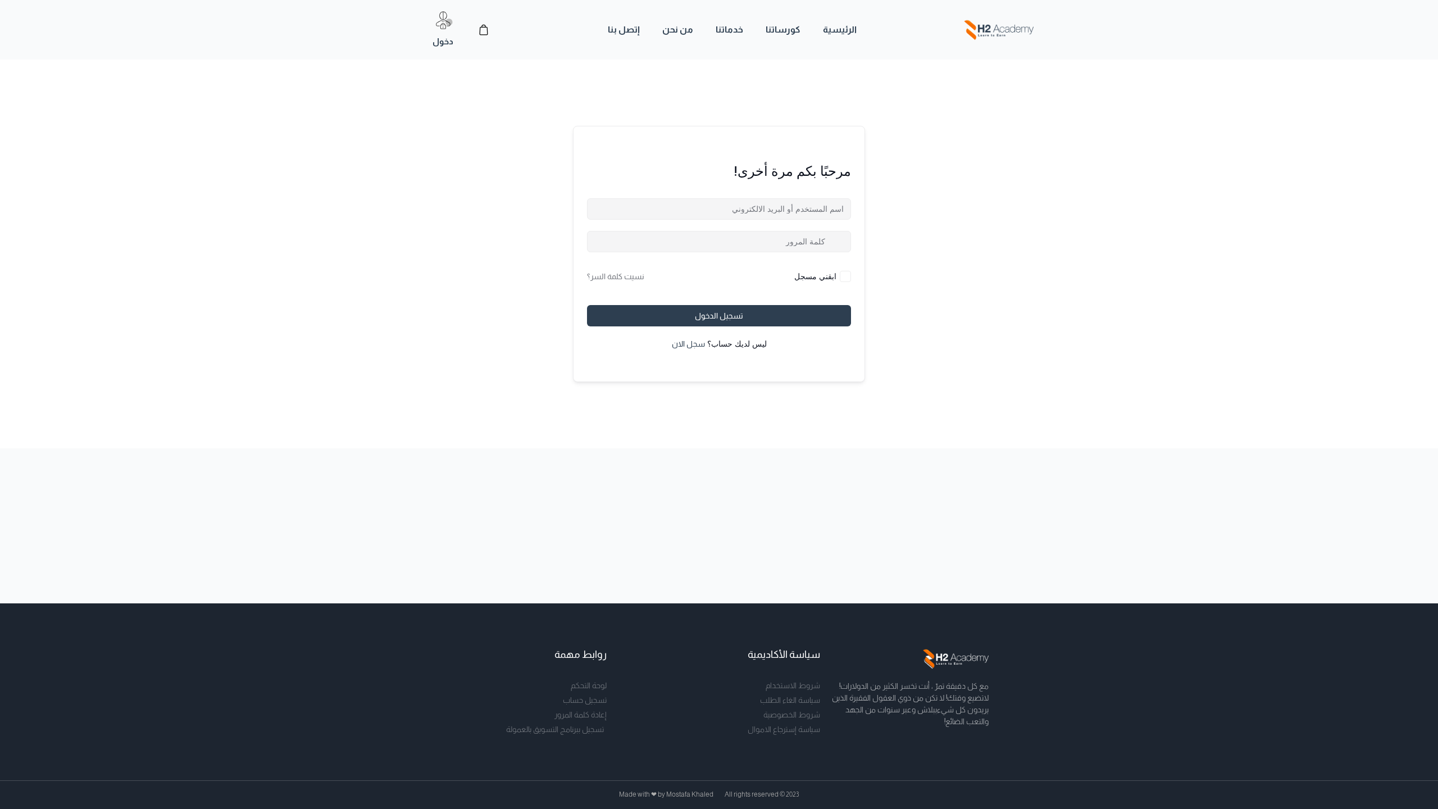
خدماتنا (729, 29)
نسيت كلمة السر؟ (615, 276)
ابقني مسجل (815, 276)
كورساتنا (783, 29)
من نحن (677, 29)
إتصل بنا (624, 29)
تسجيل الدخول (719, 315)
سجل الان (688, 343)
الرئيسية (840, 29)
